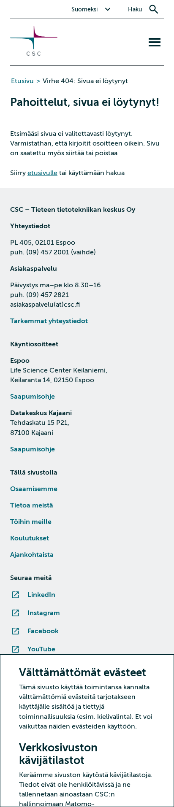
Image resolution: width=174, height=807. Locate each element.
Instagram (43, 613)
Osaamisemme (33, 489)
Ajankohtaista (32, 555)
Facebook (43, 631)
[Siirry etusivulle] (33, 53)
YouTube (41, 649)
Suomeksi (84, 9)
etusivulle (42, 173)
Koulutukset (29, 538)
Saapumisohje (32, 396)
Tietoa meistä (31, 505)
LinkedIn (41, 595)
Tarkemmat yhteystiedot (49, 321)
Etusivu (22, 81)
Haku (135, 9)
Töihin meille (31, 522)
